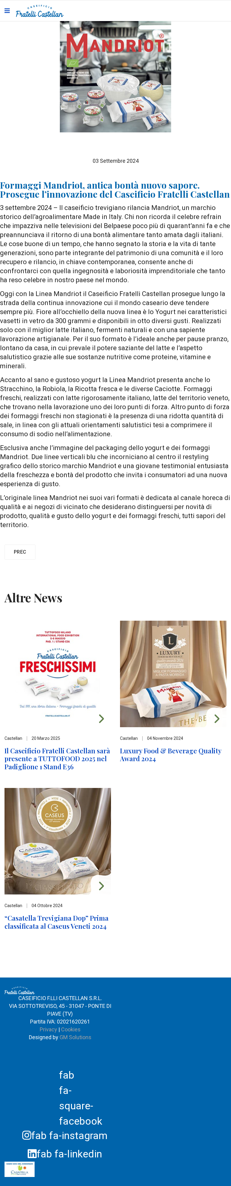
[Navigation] (7, 10)
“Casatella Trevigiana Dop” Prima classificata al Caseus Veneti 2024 (57, 921)
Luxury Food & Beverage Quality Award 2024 (170, 754)
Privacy (49, 1029)
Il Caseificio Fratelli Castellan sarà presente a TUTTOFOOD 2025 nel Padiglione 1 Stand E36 (57, 758)
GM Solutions (75, 1037)
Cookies (71, 1029)
